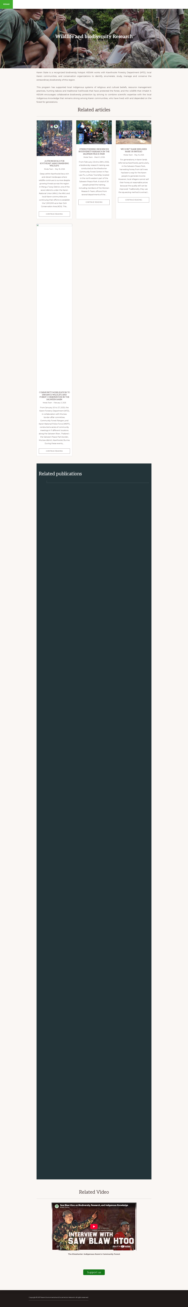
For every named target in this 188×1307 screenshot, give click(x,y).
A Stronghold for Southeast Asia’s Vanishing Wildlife (54, 163)
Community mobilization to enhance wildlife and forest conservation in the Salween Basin (54, 396)
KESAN (6, 4)
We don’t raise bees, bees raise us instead (134, 150)
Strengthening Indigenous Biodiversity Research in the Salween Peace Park (94, 151)
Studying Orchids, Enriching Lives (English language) (65, 1174)
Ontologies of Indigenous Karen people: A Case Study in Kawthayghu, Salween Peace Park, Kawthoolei (89, 1003)
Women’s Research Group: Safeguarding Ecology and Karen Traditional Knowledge (79, 831)
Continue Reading (58, 215)
